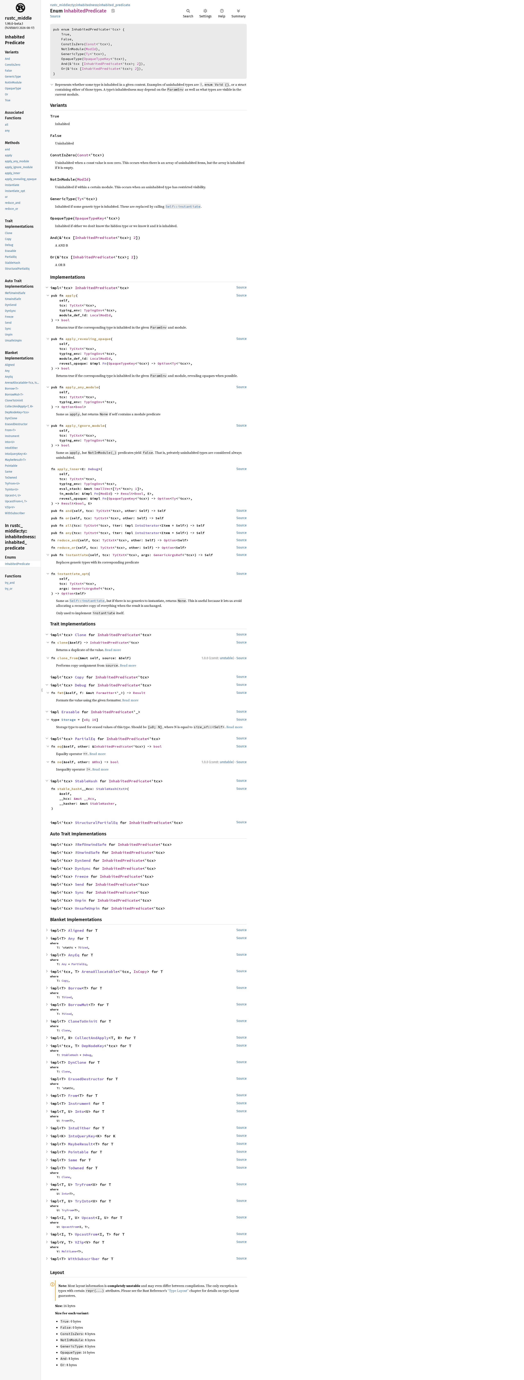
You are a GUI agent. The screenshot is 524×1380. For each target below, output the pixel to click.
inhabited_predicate (114, 5)
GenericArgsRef (168, 555)
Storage (68, 720)
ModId (91, 49)
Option (164, 363)
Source (55, 16)
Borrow (75, 988)
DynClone (77, 1062)
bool (65, 320)
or (68, 518)
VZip (79, 1242)
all (69, 525)
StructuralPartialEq (96, 822)
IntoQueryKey (81, 1136)
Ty (88, 54)
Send (79, 884)
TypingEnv (93, 310)
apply (71, 295)
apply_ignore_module (85, 426)
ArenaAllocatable (100, 971)
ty (73, 5)
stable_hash (68, 789)
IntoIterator (147, 525)
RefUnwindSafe (91, 844)
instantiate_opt (72, 574)
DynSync (83, 868)
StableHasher (102, 803)
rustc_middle (60, 5)
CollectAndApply (92, 1037)
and (69, 511)
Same (72, 1160)
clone (62, 642)
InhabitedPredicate (102, 64)
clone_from (67, 658)
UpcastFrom (70, 1227)
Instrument (79, 1103)
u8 (86, 720)
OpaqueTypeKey (97, 59)
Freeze (81, 876)
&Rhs (96, 762)
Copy (79, 677)
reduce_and (67, 540)
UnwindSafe (88, 852)
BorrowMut (78, 1004)
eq (59, 746)
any (69, 533)
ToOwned (76, 1168)
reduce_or (66, 547)
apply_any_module (82, 387)
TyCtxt (76, 305)
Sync (79, 892)
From (72, 1095)
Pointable (78, 1152)
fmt (60, 693)
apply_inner (68, 469)
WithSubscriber (84, 1258)
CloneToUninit (82, 1021)
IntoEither (79, 1128)
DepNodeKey (93, 1045)
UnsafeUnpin (87, 908)
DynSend (83, 860)
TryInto (83, 1201)
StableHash (86, 781)
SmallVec (102, 489)
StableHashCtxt (110, 789)
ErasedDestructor (86, 1079)
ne (59, 762)
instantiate (77, 555)
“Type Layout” (178, 1290)
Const (91, 44)
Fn (104, 363)
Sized (84, 947)
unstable (226, 658)
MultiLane (69, 1251)
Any (71, 938)
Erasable (70, 712)
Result (127, 493)
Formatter (105, 693)
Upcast (88, 1217)
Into (79, 1111)
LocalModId (100, 315)
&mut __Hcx (84, 798)
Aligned (76, 930)
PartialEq (85, 738)
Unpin (80, 900)
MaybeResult (80, 1144)
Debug (93, 469)
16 (94, 720)
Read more (113, 650)
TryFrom (83, 1184)
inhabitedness (86, 5)
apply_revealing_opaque (88, 339)
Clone (80, 634)
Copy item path (113, 10)
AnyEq (73, 955)
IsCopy (140, 971)
